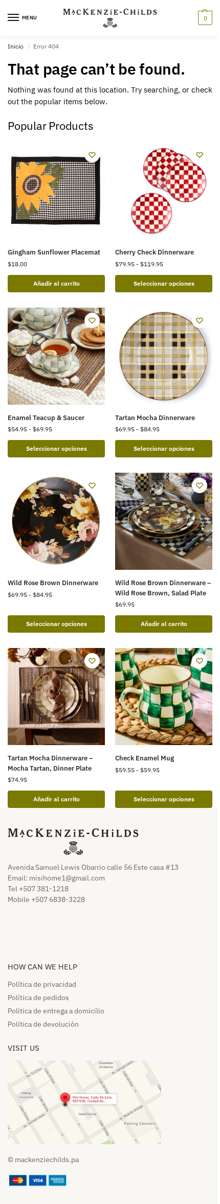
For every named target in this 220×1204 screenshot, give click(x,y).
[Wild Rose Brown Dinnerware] (56, 521)
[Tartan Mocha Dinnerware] (163, 356)
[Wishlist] (92, 155)
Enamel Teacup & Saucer (46, 417)
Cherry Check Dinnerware (154, 252)
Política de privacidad (42, 984)
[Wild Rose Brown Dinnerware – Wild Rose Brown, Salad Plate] (163, 521)
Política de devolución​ (43, 1024)
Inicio (16, 46)
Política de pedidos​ (38, 997)
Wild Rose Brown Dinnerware (53, 582)
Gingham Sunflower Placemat (54, 252)
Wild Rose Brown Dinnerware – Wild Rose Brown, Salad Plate (163, 587)
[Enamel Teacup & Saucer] (56, 356)
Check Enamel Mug (144, 758)
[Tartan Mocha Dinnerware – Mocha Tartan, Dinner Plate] (56, 696)
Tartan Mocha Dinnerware (155, 417)
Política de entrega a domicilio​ (56, 1010)
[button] (203, 18)
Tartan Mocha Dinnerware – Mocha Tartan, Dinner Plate (50, 763)
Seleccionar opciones (164, 283)
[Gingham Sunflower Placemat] (56, 190)
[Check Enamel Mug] (163, 696)
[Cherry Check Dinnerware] (163, 190)
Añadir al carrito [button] (56, 283)
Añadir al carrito (164, 624)
